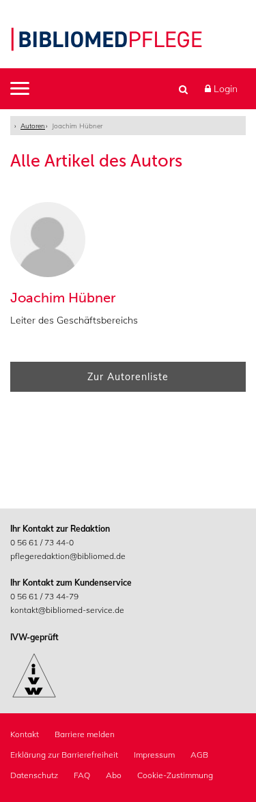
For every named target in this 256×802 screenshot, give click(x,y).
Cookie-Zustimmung (175, 775)
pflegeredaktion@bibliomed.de (68, 556)
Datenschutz (34, 775)
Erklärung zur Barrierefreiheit (64, 754)
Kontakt (24, 734)
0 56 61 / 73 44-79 (44, 596)
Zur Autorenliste (128, 377)
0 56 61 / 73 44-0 (42, 542)
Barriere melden (85, 734)
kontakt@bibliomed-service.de (67, 610)
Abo (114, 775)
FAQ (82, 775)
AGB (199, 754)
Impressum (154, 754)
